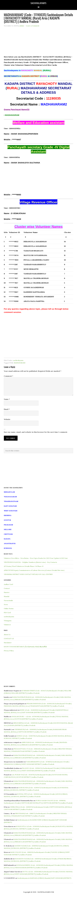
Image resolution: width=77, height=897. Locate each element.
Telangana (7, 621)
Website (7, 419)
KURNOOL (8, 548)
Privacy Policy (9, 651)
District (6, 592)
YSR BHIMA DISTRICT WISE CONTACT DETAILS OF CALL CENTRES (28, 574)
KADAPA (7, 539)
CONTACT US (9, 638)
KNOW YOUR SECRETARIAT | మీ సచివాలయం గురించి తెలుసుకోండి (25, 647)
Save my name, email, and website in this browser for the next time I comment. (36, 432)
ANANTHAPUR (9, 543)
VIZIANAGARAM (10, 497)
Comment (8, 376)
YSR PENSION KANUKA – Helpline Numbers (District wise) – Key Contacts (30, 562)
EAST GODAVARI (10, 506)
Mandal (6, 596)
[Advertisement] (38, 42)
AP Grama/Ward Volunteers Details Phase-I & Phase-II (23, 566)
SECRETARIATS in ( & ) (31, 76)
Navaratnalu (8, 600)
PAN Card (7, 612)
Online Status (9, 608)
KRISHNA (7, 515)
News (6, 604)
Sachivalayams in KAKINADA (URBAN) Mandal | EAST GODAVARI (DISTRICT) (44, 878)
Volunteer (7, 625)
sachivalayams (18, 360)
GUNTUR (7, 520)
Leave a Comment (32, 26)
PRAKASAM (8, 525)
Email (7, 409)
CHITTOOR (8, 534)
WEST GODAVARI (10, 511)
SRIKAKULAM (9, 492)
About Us (7, 634)
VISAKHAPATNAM (11, 501)
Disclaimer (8, 643)
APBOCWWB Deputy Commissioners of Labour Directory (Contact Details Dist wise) (34, 570)
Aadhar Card (8, 584)
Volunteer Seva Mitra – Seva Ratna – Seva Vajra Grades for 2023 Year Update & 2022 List (36, 558)
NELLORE (7, 529)
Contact (7, 588)
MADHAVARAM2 (19, 363)
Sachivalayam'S (38, 3)
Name (7, 399)
